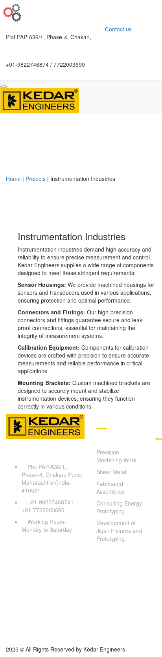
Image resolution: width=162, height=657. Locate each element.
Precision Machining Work (116, 456)
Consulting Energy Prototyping (119, 507)
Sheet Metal (111, 472)
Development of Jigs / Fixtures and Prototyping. (119, 530)
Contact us (118, 29)
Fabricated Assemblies (110, 487)
